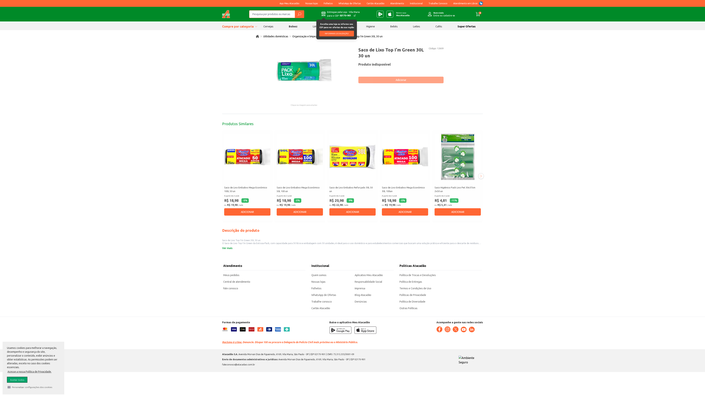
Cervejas (268, 26)
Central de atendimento (236, 281)
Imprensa (360, 288)
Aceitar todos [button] (17, 380)
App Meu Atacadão (289, 3)
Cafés (438, 26)
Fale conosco (230, 288)
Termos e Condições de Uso (415, 288)
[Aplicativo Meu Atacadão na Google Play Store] (380, 14)
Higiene (370, 26)
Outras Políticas (408, 308)
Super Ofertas (467, 26)
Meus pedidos (231, 275)
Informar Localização (337, 34)
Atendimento (397, 3)
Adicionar (401, 79)
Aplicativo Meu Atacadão (369, 275)
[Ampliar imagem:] (304, 70)
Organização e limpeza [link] (305, 36)
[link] (257, 36)
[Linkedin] (472, 329)
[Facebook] (439, 329)
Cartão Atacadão (375, 3)
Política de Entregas (411, 281)
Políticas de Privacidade (413, 295)
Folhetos (328, 3)
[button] (30, 387)
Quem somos (318, 275)
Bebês (394, 26)
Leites (416, 26)
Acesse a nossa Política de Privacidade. (30, 371)
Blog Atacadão (363, 295)
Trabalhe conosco (321, 301)
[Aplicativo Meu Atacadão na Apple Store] (389, 14)
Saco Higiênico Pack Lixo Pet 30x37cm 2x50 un (455, 189)
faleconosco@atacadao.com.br (238, 364)
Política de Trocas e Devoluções (418, 275)
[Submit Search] (299, 14)
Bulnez (293, 26)
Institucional (416, 3)
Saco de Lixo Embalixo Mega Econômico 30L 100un (403, 189)
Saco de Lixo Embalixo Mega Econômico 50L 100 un (298, 189)
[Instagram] (447, 329)
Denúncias (361, 301)
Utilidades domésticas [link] (275, 36)
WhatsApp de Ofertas (350, 3)
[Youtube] (464, 329)
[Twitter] (455, 329)
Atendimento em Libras (465, 3)
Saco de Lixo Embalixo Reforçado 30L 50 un (351, 189)
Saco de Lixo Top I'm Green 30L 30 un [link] (362, 36)
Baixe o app (403, 14)
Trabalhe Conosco (438, 3)
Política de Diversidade (412, 301)
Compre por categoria (238, 26)
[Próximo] (481, 176)
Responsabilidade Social (368, 281)
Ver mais (227, 248)
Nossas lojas (311, 3)
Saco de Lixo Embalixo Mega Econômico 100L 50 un (245, 189)
